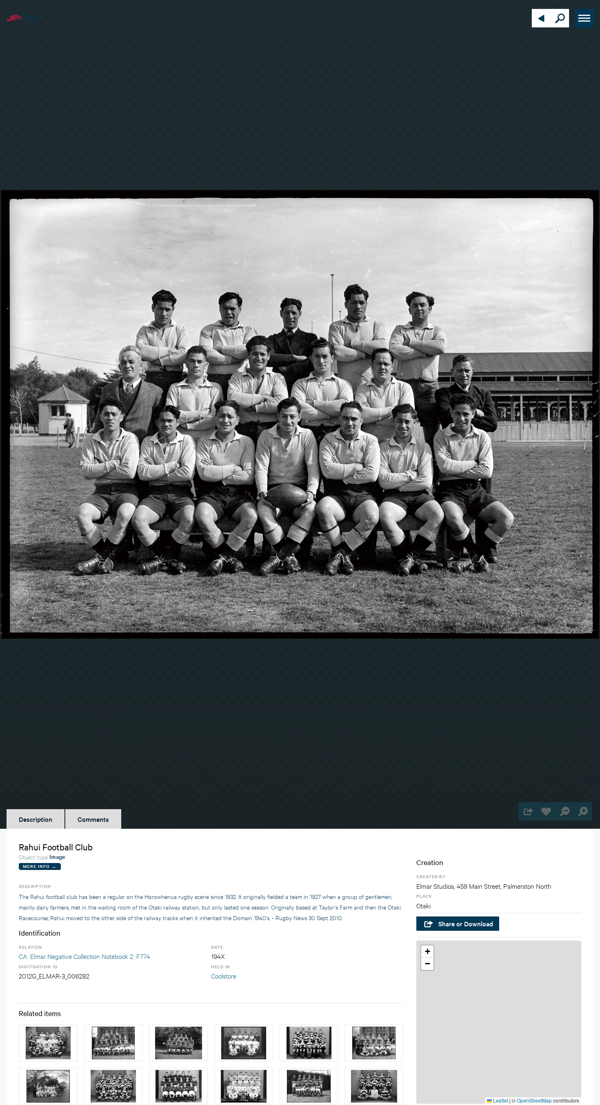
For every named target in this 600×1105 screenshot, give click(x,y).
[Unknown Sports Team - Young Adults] (178, 1086)
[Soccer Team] (243, 1043)
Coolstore (223, 975)
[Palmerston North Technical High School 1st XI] (309, 1086)
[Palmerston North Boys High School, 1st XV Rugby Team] (243, 1086)
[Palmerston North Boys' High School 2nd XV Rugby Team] (113, 1086)
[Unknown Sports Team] (178, 1043)
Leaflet (500, 1100)
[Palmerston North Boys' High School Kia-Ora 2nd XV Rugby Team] (48, 1043)
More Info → (40, 866)
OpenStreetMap (534, 1100)
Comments (93, 818)
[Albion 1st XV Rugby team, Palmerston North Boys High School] (309, 1043)
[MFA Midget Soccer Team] (48, 1086)
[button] (427, 951)
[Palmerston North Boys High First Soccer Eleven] (373, 1086)
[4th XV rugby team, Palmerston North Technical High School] (373, 1043)
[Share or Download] (527, 811)
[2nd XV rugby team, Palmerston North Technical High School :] (113, 1043)
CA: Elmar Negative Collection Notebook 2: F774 (84, 956)
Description (35, 818)
